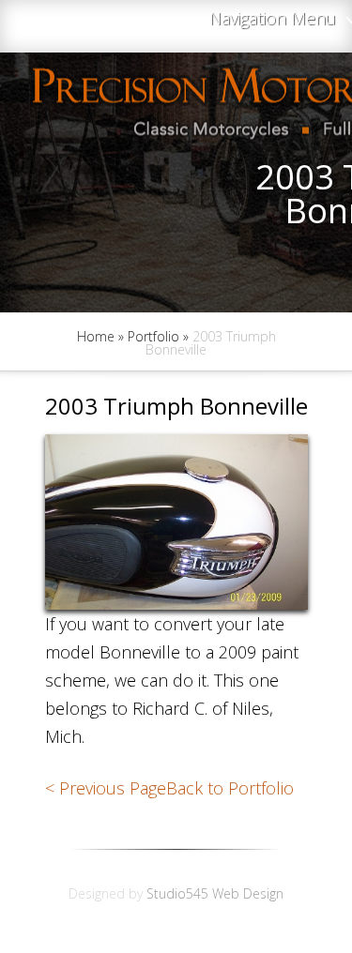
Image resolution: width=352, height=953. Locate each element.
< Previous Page (105, 788)
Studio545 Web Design (214, 893)
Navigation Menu (272, 19)
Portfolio (153, 336)
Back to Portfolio (230, 788)
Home (96, 336)
